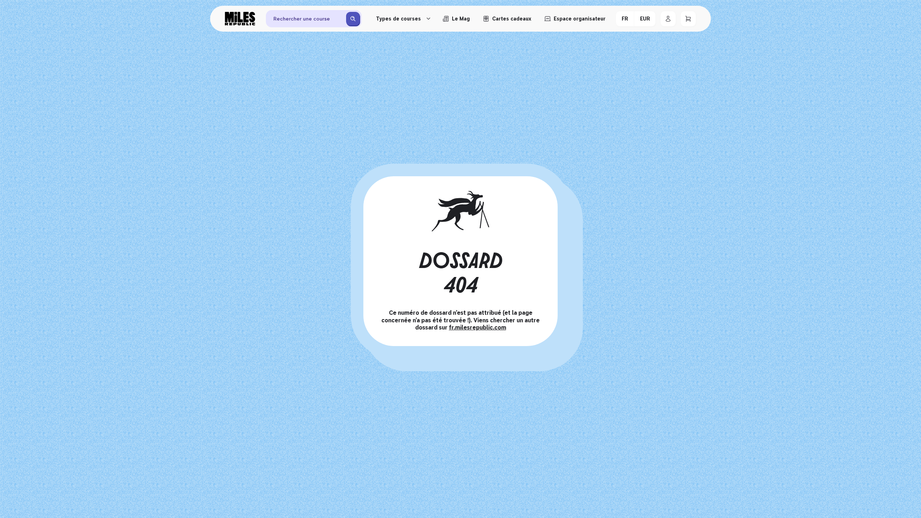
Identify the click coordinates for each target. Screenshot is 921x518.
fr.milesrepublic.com (477, 327)
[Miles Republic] (240, 19)
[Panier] (688, 19)
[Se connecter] (668, 19)
